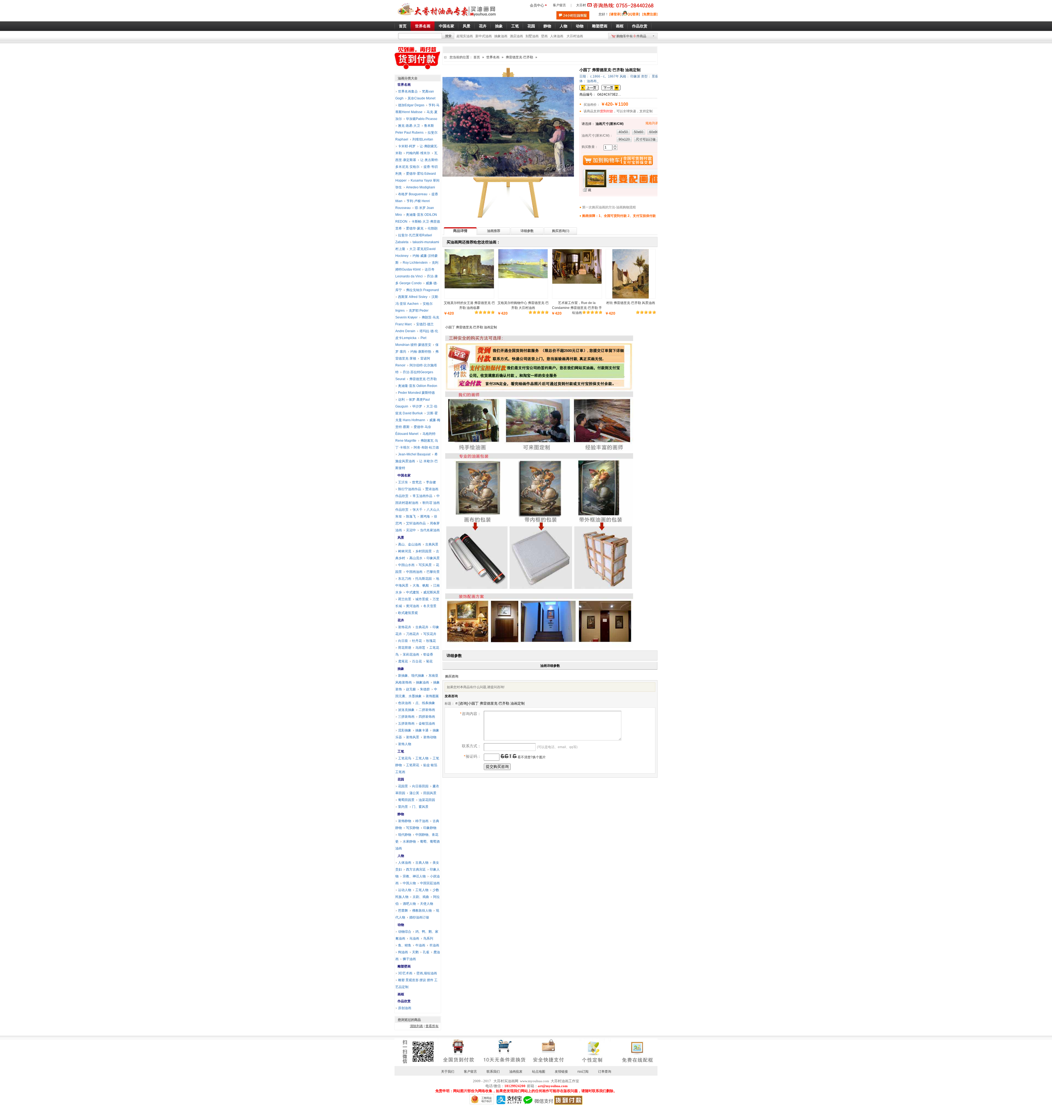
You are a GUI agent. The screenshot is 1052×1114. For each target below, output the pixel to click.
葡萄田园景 (406, 800)
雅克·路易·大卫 (409, 126)
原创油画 (404, 1008)
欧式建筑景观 (408, 613)
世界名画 (492, 57)
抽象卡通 (421, 730)
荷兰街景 (404, 599)
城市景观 (421, 599)
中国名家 (404, 475)
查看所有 (432, 1026)
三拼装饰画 (406, 717)
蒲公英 (414, 793)
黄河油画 (412, 606)
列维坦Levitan (422, 139)
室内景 (403, 807)
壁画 (544, 36)
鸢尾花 (403, 661)
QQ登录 (633, 14)
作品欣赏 (404, 1001)
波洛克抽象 (406, 710)
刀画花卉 (412, 634)
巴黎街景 (433, 572)
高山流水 (415, 558)
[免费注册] (650, 14)
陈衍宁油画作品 (409, 489)
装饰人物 (404, 744)
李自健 (431, 482)
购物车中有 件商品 (631, 36)
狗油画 (403, 952)
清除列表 (416, 1026)
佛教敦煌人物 (422, 910)
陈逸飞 (411, 516)
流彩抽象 (404, 730)
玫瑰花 (431, 641)
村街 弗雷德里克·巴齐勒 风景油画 (630, 303)
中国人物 (409, 883)
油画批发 (515, 1071)
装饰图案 (432, 696)
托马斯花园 (423, 579)
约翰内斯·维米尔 (418, 153)
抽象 (401, 669)
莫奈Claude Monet (421, 98)
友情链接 (561, 1071)
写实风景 (425, 565)
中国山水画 (406, 565)
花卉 (401, 620)
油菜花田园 (427, 800)
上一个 (589, 87)
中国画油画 (414, 572)
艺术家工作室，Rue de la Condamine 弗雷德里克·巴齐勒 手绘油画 (577, 308)
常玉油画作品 (422, 496)
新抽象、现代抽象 (411, 675)
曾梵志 (417, 482)
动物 (401, 925)
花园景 (403, 786)
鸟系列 (428, 938)
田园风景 (429, 793)
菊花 (429, 661)
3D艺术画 (405, 973)
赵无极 (411, 689)
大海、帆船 (421, 585)
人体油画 (556, 36)
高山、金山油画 (409, 544)
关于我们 (447, 1071)
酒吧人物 (409, 904)
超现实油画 (464, 36)
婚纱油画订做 (419, 917)
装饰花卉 (404, 627)
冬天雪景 (429, 606)
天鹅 (415, 952)
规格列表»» (653, 123)
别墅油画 (532, 36)
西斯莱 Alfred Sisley (412, 297)
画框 (401, 994)
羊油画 (434, 945)
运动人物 (404, 890)
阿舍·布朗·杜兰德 (426, 447)
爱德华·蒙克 (415, 228)
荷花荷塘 (404, 648)
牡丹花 (417, 641)
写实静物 (412, 828)
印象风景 (433, 558)
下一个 (611, 87)
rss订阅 (583, 1071)
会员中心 (537, 5)
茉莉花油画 (411, 654)
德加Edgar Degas (411, 105)
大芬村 (581, 5)
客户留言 (559, 5)
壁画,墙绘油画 (426, 973)
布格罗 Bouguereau (412, 194)
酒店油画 (516, 36)
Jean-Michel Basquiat (414, 454)
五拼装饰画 (406, 723)
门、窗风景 (420, 807)
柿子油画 (421, 821)
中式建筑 (412, 592)
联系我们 (493, 1071)
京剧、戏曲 (421, 897)
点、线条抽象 (425, 703)
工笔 (401, 751)
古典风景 (431, 544)
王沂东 (403, 482)
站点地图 (538, 1071)
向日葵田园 (420, 786)
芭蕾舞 (403, 910)
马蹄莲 (420, 648)
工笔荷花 (412, 765)
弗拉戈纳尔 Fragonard (422, 290)
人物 (401, 856)
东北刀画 (404, 579)
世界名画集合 (408, 91)
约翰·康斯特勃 (420, 352)
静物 (401, 814)
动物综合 (404, 932)
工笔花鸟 (404, 758)
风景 (401, 537)
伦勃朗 (433, 228)
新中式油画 (483, 36)
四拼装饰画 (427, 717)
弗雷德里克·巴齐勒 (519, 57)
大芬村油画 (575, 36)
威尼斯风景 (431, 592)
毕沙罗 (417, 406)
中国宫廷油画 (430, 883)
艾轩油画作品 (416, 523)
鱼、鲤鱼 (404, 945)
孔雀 (426, 952)
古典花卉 (421, 627)
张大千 (417, 510)
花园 (401, 779)
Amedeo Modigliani (420, 187)
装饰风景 (412, 737)
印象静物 (429, 828)
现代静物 (404, 835)
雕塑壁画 (404, 966)
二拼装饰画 (427, 710)
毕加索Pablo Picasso (421, 119)
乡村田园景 (423, 551)
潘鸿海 (425, 516)
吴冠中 (411, 530)
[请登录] (615, 14)
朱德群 (425, 689)
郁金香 (428, 654)
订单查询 (604, 1071)
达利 (401, 399)
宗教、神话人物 (414, 876)
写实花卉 (429, 634)
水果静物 (409, 841)
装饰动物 (429, 737)
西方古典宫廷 (416, 869)
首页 (476, 57)
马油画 (414, 938)
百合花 (417, 661)
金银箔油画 (427, 723)
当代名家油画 (430, 530)
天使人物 (426, 904)
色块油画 (404, 703)
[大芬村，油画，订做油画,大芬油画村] (447, 17)
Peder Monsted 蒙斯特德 (416, 393)
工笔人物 (421, 758)
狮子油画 (409, 959)
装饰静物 (404, 821)
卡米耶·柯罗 (407, 146)
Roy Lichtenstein (415, 263)
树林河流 (404, 551)
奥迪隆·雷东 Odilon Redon (417, 386)
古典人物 (421, 863)
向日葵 (403, 641)
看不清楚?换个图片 (531, 757)
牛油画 (420, 945)
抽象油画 (500, 36)
